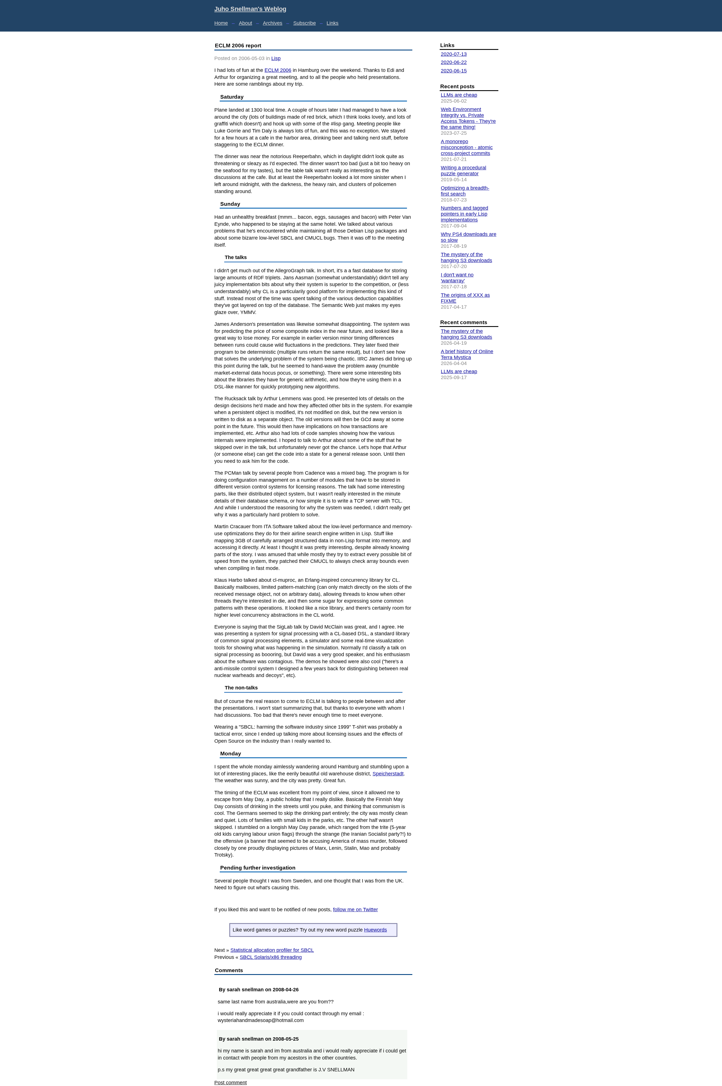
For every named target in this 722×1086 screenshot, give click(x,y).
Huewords (375, 930)
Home (221, 23)
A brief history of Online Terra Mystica (467, 354)
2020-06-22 (454, 62)
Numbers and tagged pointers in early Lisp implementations (464, 214)
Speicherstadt (388, 774)
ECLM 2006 (278, 70)
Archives (272, 23)
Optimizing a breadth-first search (465, 191)
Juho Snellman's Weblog (250, 8)
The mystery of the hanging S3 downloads (466, 257)
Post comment (230, 1082)
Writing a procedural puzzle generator (463, 170)
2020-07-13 (454, 54)
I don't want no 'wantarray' (457, 278)
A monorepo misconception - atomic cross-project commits (467, 147)
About (245, 23)
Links (332, 23)
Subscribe (304, 23)
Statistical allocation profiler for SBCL (272, 950)
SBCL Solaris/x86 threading (271, 957)
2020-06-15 (454, 71)
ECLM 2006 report (238, 45)
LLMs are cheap (459, 95)
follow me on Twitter (355, 909)
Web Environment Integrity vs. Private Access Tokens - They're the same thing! (468, 118)
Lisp (276, 58)
